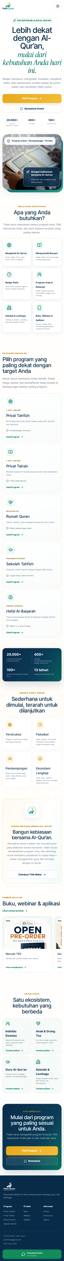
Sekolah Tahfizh (10, 1224)
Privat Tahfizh (9, 1211)
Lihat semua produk (13, 910)
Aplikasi (27, 1220)
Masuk (46, 1220)
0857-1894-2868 (10, 1244)
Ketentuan (48, 1215)
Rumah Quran (9, 1220)
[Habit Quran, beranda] (25, 6)
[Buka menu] (58, 6)
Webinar (27, 1215)
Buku (26, 1211)
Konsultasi (34, 1160)
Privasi (46, 1211)
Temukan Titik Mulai (30, 874)
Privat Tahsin (9, 1215)
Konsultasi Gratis (34, 108)
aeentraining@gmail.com (12, 1240)
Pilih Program (29, 98)
